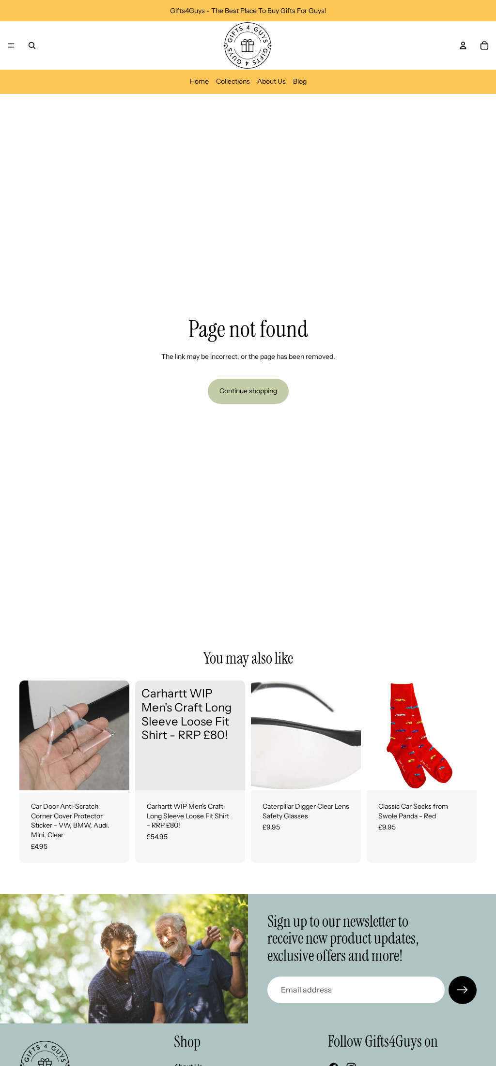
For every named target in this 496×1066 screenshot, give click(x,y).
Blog (300, 81)
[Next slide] (118, 735)
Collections (233, 81)
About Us (271, 81)
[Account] (463, 45)
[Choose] (114, 775)
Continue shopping (248, 390)
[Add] (346, 775)
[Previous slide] (30, 735)
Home (199, 81)
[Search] (32, 45)
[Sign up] (463, 990)
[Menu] (11, 45)
